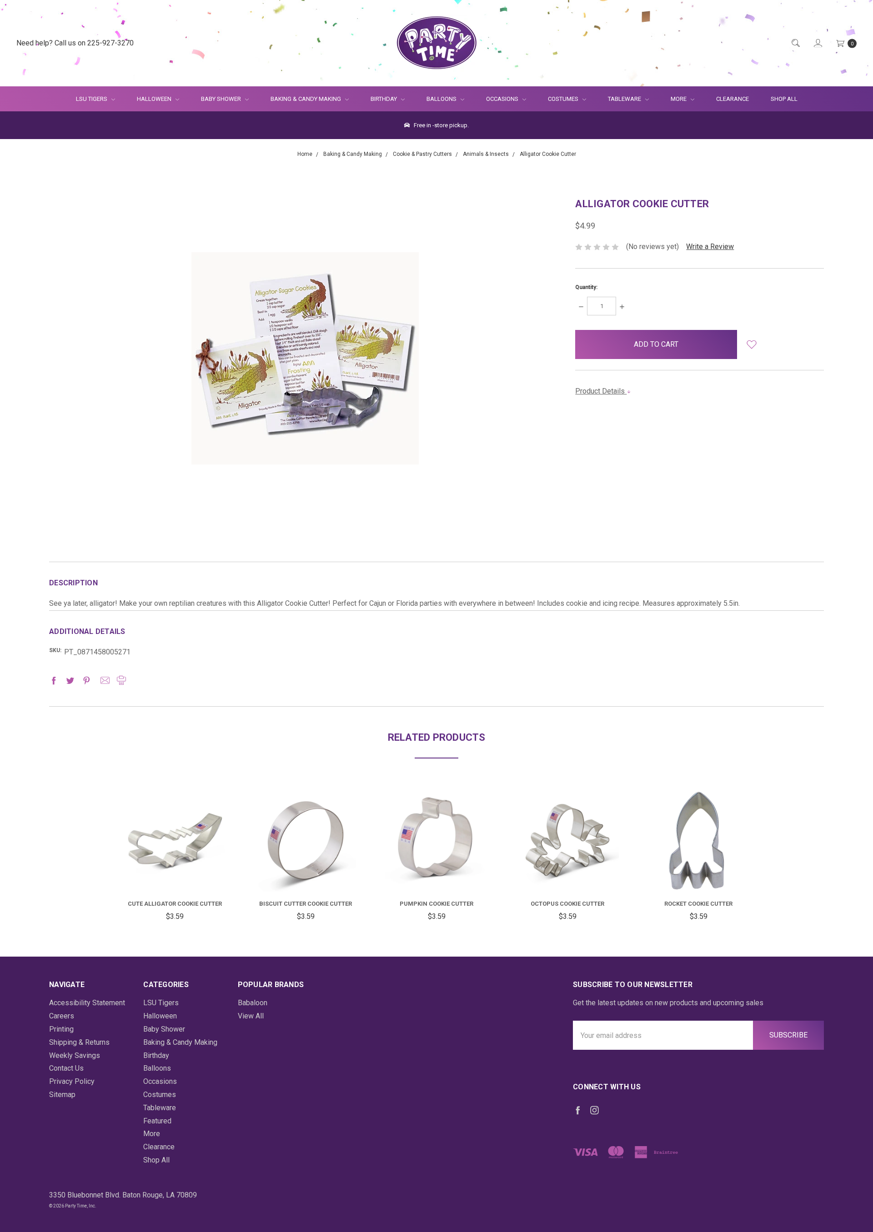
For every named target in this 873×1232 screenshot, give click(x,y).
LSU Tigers (92, 98)
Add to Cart (174, 869)
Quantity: (586, 287)
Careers (61, 1016)
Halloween (155, 98)
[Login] (817, 43)
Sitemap (62, 1094)
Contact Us (66, 1068)
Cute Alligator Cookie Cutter (175, 903)
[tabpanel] (174, 856)
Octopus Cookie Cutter (567, 903)
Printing (61, 1029)
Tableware (625, 98)
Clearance (732, 98)
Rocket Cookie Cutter (698, 903)
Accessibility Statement (87, 1002)
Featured (157, 1121)
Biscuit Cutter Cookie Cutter (305, 903)
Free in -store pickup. (440, 125)
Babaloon (252, 1002)
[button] (752, 344)
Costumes (564, 98)
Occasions (503, 98)
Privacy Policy (72, 1081)
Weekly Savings (74, 1055)
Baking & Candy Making (306, 98)
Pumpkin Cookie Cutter (436, 903)
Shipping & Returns (79, 1042)
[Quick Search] (795, 43)
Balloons (442, 98)
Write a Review (710, 246)
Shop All (784, 98)
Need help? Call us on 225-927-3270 (75, 43)
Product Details (601, 391)
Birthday (384, 98)
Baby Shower (221, 98)
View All (251, 1016)
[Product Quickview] (175, 835)
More (673, 98)
